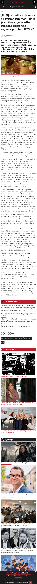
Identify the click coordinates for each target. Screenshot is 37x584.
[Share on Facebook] (2, 333)
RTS (2, 342)
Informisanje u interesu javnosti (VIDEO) (14, 311)
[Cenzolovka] (18, 2)
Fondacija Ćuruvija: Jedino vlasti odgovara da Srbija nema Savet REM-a (18, 432)
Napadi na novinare (17, 7)
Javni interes (18, 339)
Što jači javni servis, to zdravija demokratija (16, 326)
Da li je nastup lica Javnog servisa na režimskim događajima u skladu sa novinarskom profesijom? (18, 307)
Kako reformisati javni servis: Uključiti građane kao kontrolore (18, 315)
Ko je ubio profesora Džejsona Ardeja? (14, 463)
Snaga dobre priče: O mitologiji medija (14, 376)
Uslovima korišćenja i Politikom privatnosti (16, 582)
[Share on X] (5, 333)
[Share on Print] (9, 333)
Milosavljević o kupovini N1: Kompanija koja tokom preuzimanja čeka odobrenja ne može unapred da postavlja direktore (18, 496)
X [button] (30, 582)
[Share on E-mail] (12, 333)
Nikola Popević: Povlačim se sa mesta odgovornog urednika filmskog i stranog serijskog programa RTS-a (18, 321)
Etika (2, 12)
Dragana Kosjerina (7, 339)
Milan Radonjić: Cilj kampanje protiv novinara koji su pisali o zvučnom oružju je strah (18, 403)
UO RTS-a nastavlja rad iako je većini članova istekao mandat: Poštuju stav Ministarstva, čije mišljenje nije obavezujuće (17, 550)
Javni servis (28, 339)
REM (4, 7)
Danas (7, 36)
